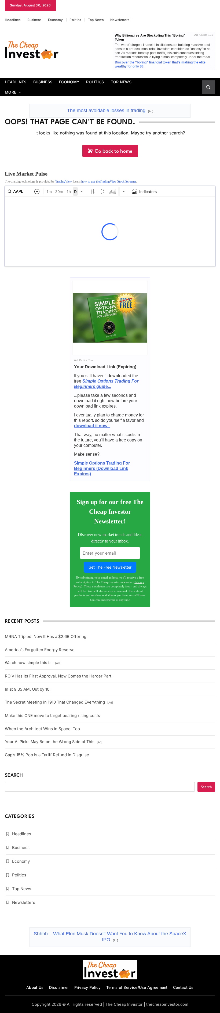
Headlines (13, 20)
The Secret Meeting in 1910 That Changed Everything (59, 702)
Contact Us (183, 987)
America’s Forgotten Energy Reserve (40, 649)
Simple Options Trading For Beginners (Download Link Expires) (102, 468)
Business (34, 20)
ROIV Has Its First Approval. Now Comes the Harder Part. (58, 676)
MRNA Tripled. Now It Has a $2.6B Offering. (46, 636)
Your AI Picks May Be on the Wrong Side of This (53, 741)
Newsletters (119, 20)
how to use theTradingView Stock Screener (108, 181)
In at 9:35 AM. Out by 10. (27, 689)
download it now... (92, 425)
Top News (96, 20)
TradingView (63, 181)
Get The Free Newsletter (110, 567)
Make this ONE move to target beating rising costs (52, 715)
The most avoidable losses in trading (110, 110)
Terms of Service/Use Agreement (137, 987)
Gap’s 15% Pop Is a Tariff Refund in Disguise (47, 754)
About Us (34, 987)
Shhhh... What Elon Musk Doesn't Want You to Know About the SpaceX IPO (110, 936)
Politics (75, 20)
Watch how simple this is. (33, 662)
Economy (55, 20)
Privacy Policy (87, 987)
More (10, 92)
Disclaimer (59, 987)
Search (14, 775)
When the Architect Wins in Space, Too (42, 728)
